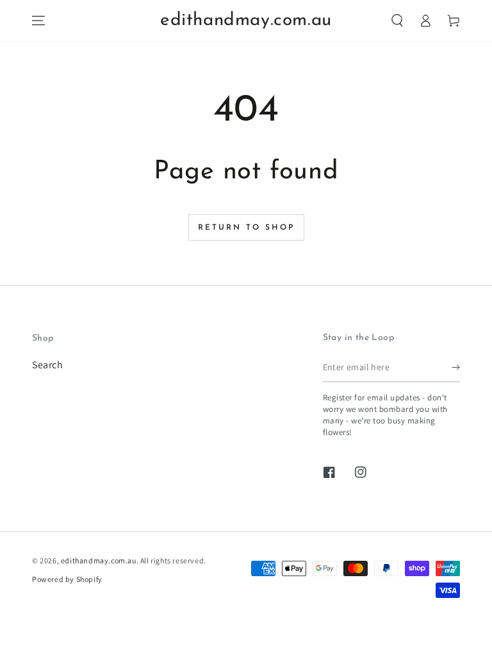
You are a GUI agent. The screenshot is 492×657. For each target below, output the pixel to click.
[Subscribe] (456, 368)
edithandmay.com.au (98, 560)
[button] (397, 20)
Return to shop (246, 228)
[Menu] (38, 20)
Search (47, 364)
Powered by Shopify (67, 579)
